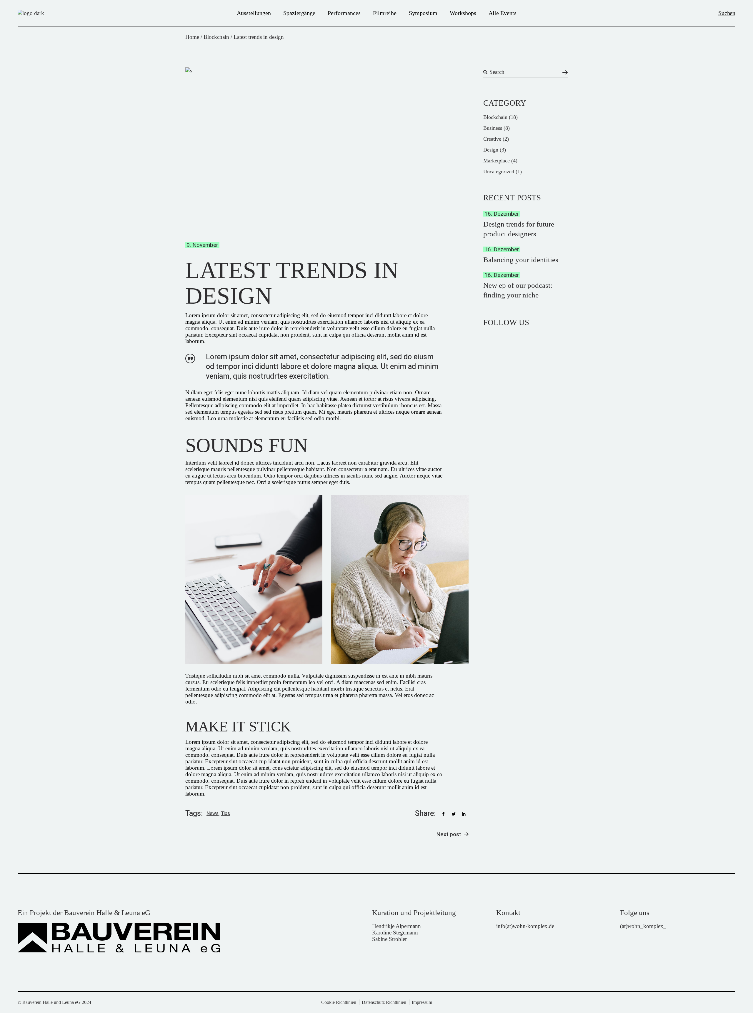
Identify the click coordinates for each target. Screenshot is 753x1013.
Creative (492, 139)
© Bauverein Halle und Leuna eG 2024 (54, 1002)
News (212, 813)
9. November (202, 245)
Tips (225, 813)
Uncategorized (498, 171)
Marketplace (496, 161)
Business (492, 128)
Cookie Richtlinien (338, 1002)
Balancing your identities (520, 260)
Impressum (422, 1002)
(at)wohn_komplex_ (643, 926)
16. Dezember (501, 214)
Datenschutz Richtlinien (384, 1002)
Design (490, 150)
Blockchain (216, 37)
